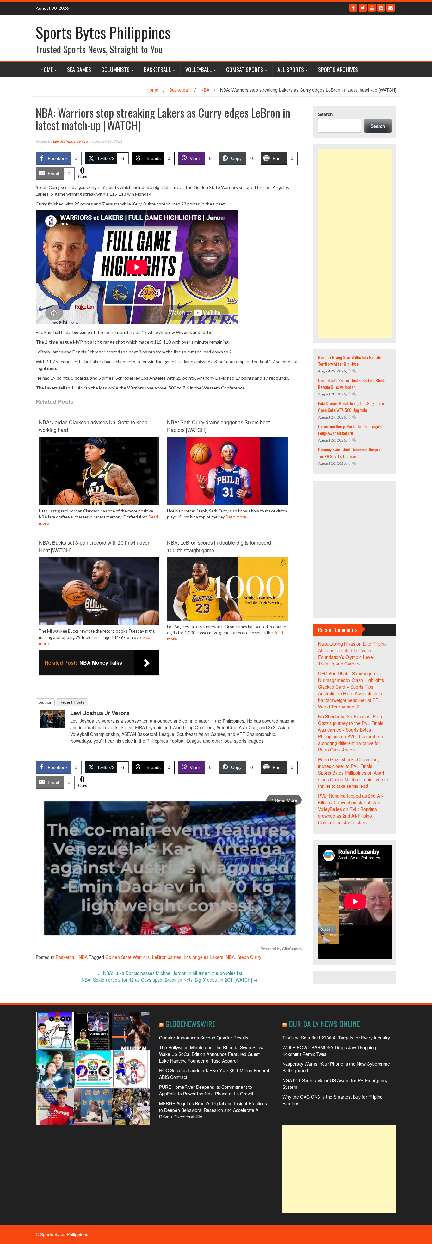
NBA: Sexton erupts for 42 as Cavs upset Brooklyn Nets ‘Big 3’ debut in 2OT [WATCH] (170, 980)
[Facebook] (353, 8)
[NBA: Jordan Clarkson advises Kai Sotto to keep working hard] (99, 470)
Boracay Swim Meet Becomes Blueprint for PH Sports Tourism (350, 452)
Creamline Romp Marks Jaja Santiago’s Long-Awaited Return (350, 429)
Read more (236, 516)
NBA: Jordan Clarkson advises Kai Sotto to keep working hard (93, 426)
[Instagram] (381, 8)
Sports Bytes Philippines (103, 32)
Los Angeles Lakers (203, 957)
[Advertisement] (355, 243)
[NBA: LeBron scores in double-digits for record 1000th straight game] (227, 588)
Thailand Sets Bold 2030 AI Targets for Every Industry (336, 1037)
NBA (205, 90)
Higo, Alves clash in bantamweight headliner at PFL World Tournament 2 (350, 700)
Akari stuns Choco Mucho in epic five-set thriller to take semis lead (353, 779)
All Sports (290, 69)
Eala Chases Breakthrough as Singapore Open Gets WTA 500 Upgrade (351, 406)
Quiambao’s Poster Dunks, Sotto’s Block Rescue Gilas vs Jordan (351, 383)
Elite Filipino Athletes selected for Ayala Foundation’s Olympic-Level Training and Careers (352, 653)
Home (46, 69)
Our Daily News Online (324, 1023)
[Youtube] (372, 8)
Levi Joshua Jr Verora (70, 141)
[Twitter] (363, 8)
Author (45, 702)
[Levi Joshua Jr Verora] (52, 718)
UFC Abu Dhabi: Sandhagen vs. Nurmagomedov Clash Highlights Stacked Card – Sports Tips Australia (351, 683)
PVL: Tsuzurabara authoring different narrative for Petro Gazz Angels (350, 743)
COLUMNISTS (115, 69)
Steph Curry (249, 957)
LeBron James (166, 957)
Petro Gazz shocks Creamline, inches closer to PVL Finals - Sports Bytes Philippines (348, 766)
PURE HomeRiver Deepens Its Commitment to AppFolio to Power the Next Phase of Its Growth (207, 1090)
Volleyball (198, 69)
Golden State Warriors (127, 957)
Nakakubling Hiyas (336, 643)
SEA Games (79, 69)
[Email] (390, 8)
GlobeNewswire (190, 1023)
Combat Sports (244, 69)
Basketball (157, 69)
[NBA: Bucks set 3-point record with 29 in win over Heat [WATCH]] (99, 590)
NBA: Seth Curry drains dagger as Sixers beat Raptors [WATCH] (218, 426)
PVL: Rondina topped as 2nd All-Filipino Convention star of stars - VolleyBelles (351, 802)
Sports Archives (338, 69)
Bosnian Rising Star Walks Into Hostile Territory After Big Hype (349, 360)
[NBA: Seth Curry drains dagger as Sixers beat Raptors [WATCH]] (227, 470)
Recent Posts (71, 702)
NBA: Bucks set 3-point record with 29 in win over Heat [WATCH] (94, 546)
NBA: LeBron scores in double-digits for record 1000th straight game (219, 546)
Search (325, 114)
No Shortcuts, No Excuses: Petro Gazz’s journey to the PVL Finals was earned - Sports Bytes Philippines (351, 726)
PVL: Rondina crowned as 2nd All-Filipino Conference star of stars (347, 815)
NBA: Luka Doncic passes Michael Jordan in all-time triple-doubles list (169, 973)
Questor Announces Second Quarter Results (203, 1037)
